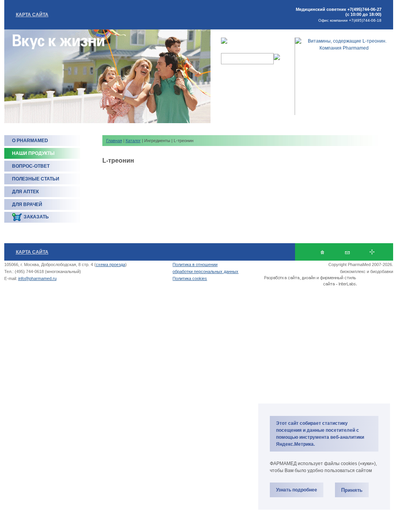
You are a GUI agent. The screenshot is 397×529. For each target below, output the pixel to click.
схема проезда (110, 264)
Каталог (133, 140)
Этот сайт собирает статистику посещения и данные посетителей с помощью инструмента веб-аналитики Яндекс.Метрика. (320, 434)
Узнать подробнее (296, 490)
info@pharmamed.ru (37, 278)
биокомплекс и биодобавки (366, 271)
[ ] (347, 252)
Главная (114, 140)
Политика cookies (190, 278)
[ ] (372, 252)
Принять (351, 490)
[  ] (322, 252)
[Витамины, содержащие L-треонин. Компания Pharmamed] (344, 48)
